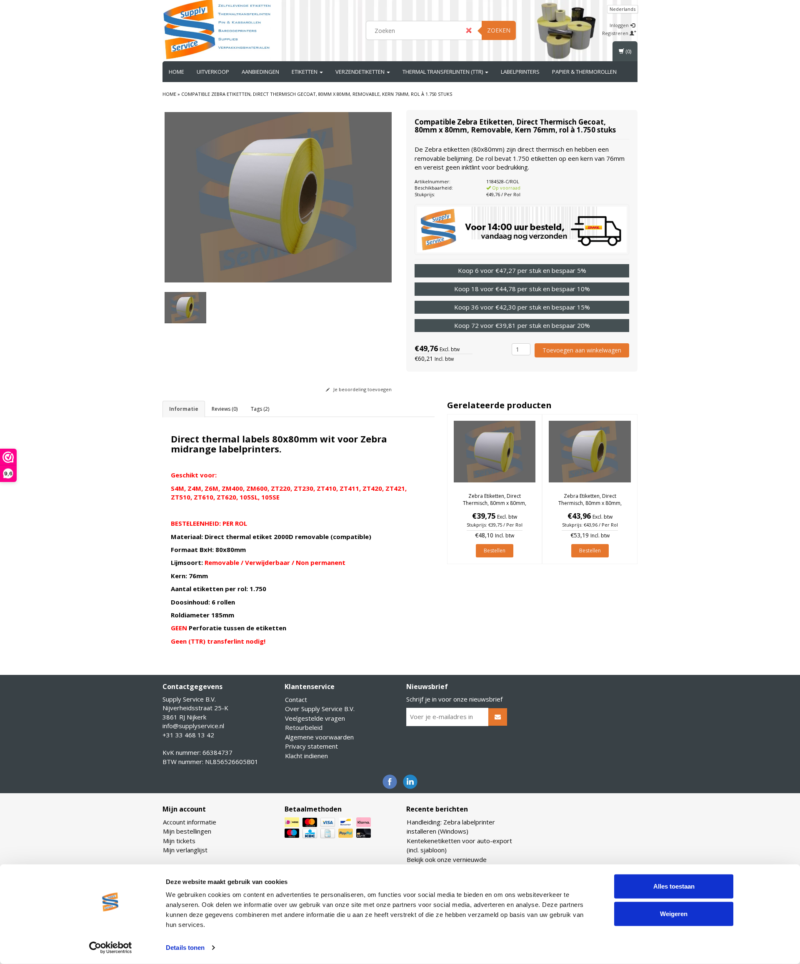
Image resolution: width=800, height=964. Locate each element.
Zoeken (498, 30)
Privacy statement (311, 746)
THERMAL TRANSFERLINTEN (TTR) (443, 71)
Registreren (616, 33)
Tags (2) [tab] (260, 408)
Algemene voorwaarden (319, 737)
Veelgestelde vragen (315, 718)
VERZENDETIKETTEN (360, 71)
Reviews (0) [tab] (225, 408)
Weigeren (674, 913)
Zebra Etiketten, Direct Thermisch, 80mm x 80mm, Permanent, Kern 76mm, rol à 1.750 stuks (589, 506)
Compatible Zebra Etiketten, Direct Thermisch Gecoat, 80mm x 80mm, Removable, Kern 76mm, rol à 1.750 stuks (316, 94)
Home (176, 71)
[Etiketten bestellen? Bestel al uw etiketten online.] (217, 29)
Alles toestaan (674, 886)
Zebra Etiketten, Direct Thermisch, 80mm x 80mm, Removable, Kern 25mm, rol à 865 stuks (494, 506)
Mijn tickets (179, 841)
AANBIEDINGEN (260, 71)
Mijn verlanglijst (185, 850)
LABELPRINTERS (520, 71)
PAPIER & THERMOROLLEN (584, 71)
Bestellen (494, 550)
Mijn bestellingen (187, 831)
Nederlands (622, 9)
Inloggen (620, 25)
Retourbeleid (303, 727)
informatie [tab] (183, 408)
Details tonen (185, 947)
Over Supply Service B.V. (320, 708)
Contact (296, 699)
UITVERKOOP (213, 71)
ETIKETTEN (305, 71)
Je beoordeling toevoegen (362, 389)
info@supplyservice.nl (193, 726)
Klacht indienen (306, 756)
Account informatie (189, 822)
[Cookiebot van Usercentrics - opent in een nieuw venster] (110, 948)
